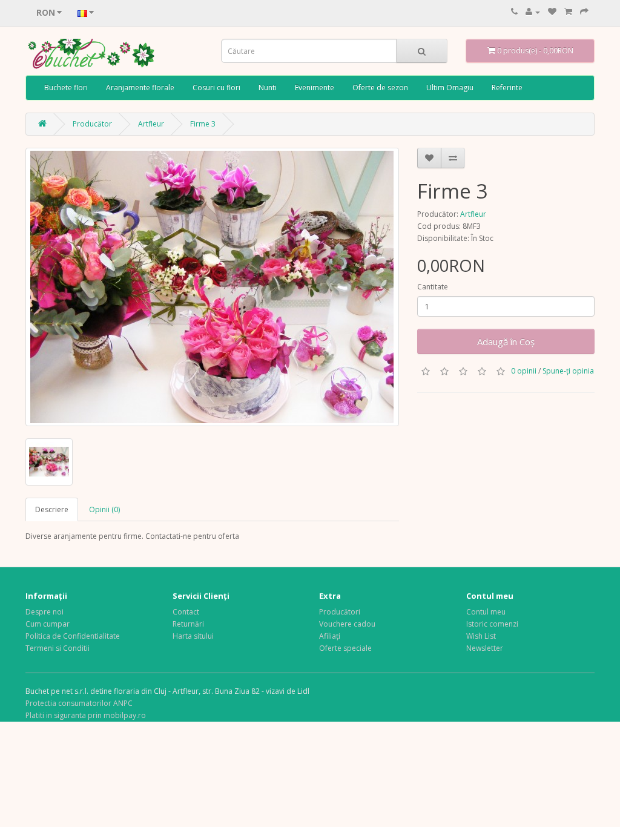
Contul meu (486, 612)
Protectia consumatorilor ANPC (79, 703)
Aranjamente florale (140, 87)
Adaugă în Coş (506, 341)
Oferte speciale (345, 648)
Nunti (268, 87)
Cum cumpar (47, 624)
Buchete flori (66, 87)
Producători (339, 612)
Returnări (188, 624)
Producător (92, 124)
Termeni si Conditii (57, 648)
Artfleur (151, 124)
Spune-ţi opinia (568, 371)
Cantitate (432, 287)
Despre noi (44, 612)
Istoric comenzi (492, 624)
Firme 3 (203, 124)
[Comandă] (584, 12)
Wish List (481, 636)
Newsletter (484, 648)
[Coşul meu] (568, 12)
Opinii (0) (104, 509)
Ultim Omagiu (449, 87)
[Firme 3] (212, 287)
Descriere (51, 509)
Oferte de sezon (380, 87)
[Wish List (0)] (552, 12)
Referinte (507, 87)
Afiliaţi (329, 636)
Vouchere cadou (347, 624)
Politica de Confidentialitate (72, 636)
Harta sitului (193, 636)
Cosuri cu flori (216, 87)
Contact (186, 612)
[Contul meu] (533, 12)
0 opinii (523, 371)
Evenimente (314, 87)
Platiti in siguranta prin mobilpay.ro (85, 715)
